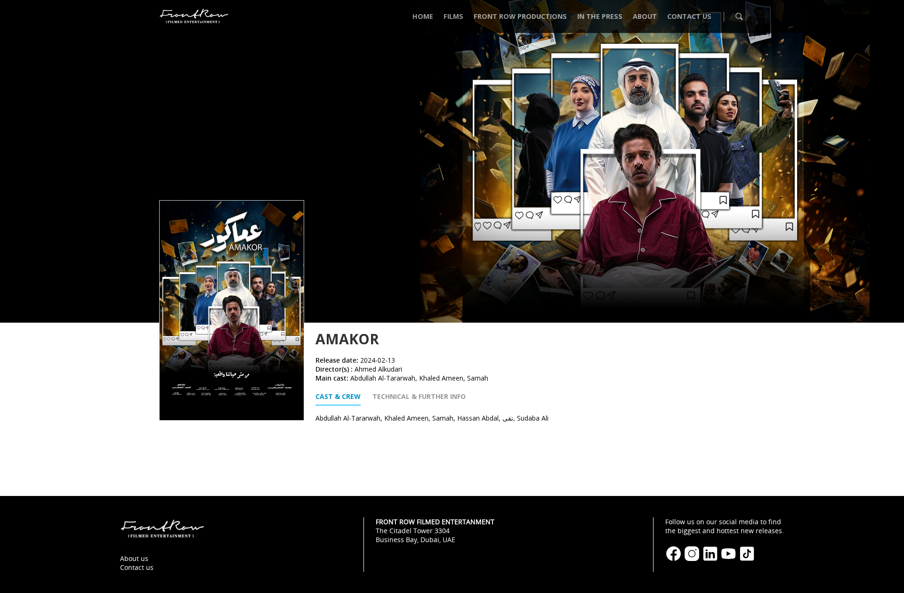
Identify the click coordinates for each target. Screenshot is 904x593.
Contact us (136, 567)
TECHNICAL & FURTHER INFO (419, 396)
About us (134, 558)
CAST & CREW (338, 396)
